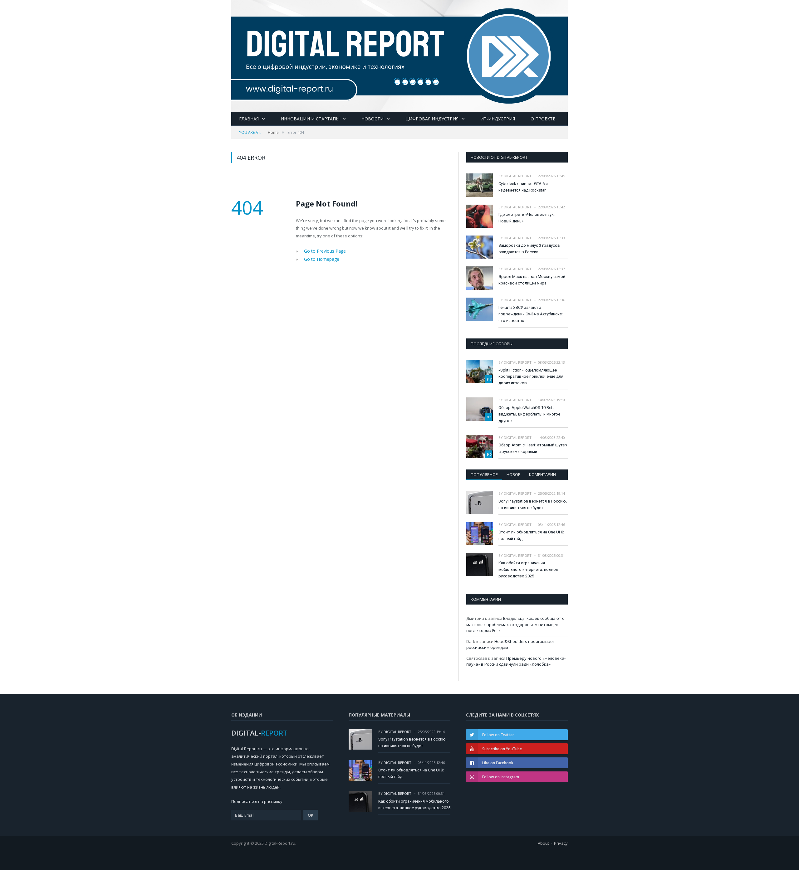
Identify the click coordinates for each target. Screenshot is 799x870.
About (543, 843)
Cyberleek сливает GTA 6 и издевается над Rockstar (523, 186)
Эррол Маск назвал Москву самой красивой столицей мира (531, 279)
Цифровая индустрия (431, 119)
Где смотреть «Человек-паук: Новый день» (526, 217)
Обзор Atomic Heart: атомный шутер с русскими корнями (532, 448)
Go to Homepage (320, 258)
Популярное (484, 474)
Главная (249, 119)
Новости (372, 119)
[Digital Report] (399, 55)
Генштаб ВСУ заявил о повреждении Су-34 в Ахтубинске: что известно (530, 314)
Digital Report (518, 175)
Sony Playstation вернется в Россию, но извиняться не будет (532, 504)
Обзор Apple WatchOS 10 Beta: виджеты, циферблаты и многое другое (529, 414)
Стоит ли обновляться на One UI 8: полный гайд (531, 535)
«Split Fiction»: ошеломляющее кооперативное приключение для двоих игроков (530, 377)
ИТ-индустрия (497, 119)
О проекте (543, 119)
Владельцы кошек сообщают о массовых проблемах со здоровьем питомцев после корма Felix (515, 624)
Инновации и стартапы (310, 119)
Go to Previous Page (323, 251)
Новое (513, 474)
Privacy (561, 843)
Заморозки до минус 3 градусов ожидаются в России (529, 248)
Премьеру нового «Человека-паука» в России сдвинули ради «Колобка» (516, 661)
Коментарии (542, 474)
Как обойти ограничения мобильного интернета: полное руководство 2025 (528, 569)
